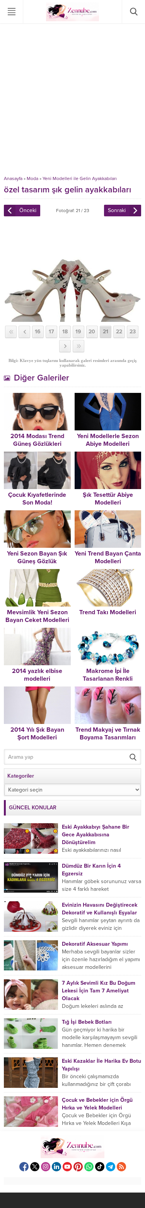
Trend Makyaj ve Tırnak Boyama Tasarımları (107, 733)
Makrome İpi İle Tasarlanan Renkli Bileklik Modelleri (108, 678)
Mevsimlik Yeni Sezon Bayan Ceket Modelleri (37, 616)
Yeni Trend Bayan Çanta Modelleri (108, 557)
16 (38, 331)
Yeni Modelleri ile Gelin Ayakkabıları (80, 178)
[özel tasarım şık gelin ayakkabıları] (72, 318)
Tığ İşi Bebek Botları (87, 1022)
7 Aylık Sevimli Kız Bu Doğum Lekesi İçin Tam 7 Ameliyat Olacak (98, 991)
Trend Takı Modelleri (107, 612)
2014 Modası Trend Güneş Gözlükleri (37, 440)
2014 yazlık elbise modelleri (37, 675)
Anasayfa (13, 178)
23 (133, 331)
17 (51, 331)
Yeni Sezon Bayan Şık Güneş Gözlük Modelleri (37, 561)
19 (78, 331)
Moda (32, 178)
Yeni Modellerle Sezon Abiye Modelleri (108, 440)
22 (119, 331)
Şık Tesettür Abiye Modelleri (108, 498)
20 (92, 331)
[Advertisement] (72, 99)
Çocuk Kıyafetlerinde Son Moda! (37, 498)
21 (105, 331)
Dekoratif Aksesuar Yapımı (95, 944)
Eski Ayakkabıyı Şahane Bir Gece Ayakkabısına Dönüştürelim (95, 835)
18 (65, 331)
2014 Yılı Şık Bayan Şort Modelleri (37, 733)
